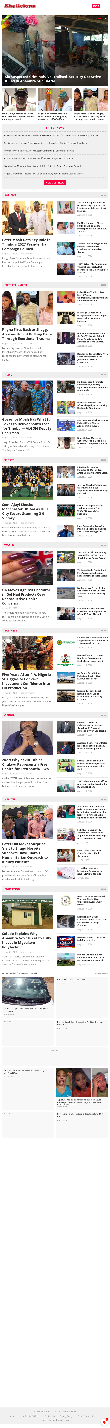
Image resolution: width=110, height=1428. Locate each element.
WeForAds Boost (101, 973)
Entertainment (15, 285)
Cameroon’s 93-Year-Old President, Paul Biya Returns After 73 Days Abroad (92, 611)
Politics (10, 195)
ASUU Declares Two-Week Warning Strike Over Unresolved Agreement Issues (91, 900)
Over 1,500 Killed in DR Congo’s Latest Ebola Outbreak (89, 853)
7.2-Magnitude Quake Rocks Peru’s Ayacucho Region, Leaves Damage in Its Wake (92, 573)
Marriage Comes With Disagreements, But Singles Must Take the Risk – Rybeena (92, 317)
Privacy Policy (66, 1416)
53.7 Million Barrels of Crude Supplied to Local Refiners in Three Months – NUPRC (92, 640)
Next (105, 50)
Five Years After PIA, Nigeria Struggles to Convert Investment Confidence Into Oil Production (26, 681)
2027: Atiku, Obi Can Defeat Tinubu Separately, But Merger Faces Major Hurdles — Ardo (92, 268)
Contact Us (50, 1416)
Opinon (9, 715)
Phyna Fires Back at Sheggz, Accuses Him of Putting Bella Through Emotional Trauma (89, 116)
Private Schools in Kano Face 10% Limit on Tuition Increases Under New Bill (91, 957)
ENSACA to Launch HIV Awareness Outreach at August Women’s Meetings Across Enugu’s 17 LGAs (91, 834)
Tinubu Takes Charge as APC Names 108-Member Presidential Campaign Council (92, 247)
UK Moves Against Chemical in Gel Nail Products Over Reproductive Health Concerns (26, 596)
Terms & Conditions (86, 1416)
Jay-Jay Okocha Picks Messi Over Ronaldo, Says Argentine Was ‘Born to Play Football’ (92, 489)
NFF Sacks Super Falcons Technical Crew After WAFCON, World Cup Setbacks (90, 509)
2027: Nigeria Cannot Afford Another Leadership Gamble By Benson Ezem (92, 784)
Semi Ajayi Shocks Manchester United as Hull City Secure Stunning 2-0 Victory (25, 511)
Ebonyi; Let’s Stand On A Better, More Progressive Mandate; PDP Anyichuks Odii (91, 765)
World (9, 545)
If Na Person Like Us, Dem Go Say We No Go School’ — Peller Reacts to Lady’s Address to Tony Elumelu (92, 337)
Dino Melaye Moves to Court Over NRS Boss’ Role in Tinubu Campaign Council (18, 116)
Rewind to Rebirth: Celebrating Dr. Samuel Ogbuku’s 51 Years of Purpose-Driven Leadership (92, 726)
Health (9, 799)
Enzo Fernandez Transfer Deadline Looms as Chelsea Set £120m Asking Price (91, 529)
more (103, 195)
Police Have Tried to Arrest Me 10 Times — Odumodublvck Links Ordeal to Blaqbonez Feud (92, 296)
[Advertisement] (55, 1164)
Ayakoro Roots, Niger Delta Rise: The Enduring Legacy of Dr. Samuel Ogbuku (92, 745)
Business (10, 630)
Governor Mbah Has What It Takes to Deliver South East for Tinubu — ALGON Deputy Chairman (51, 135)
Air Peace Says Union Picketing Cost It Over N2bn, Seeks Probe (89, 676)
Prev (5, 50)
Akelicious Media (69, 1411)
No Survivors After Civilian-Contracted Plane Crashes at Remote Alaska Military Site (92, 592)
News (8, 374)
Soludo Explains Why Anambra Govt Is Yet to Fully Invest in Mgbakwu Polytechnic (26, 940)
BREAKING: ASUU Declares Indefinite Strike (91, 939)
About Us (14, 1416)
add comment (27, 253)
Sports (9, 460)
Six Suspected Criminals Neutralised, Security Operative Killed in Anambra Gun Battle (45, 142)
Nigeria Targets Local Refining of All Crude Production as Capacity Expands (90, 695)
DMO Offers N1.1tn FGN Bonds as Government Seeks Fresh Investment (90, 658)
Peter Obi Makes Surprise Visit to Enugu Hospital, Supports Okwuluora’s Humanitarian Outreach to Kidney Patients (25, 852)
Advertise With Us (31, 1416)
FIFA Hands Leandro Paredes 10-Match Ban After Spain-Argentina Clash (92, 470)
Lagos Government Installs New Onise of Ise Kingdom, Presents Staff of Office (52, 116)
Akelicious (45, 1411)
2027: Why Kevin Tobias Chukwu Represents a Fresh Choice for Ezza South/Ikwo (26, 764)
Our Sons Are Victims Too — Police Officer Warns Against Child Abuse (38, 158)
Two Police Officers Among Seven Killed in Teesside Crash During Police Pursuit (91, 555)
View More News (55, 182)
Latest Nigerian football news (55, 1420)
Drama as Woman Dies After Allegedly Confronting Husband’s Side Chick (48, 78)
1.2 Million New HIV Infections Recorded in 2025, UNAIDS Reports (89, 871)
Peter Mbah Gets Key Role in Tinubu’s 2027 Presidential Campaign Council (26, 244)
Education (12, 889)
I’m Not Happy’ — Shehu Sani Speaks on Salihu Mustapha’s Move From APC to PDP (92, 227)
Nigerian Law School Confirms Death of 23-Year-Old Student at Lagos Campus (92, 921)
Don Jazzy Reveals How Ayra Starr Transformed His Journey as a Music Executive (92, 358)
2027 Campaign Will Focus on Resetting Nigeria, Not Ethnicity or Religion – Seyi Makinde (91, 206)
